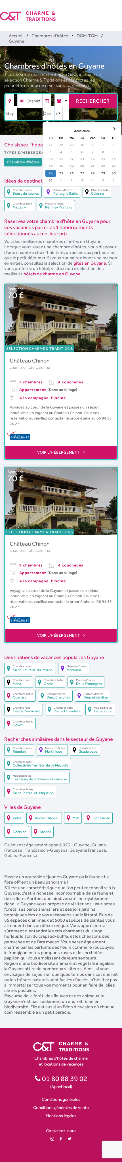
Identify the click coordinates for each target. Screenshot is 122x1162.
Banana (45, 832)
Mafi (76, 818)
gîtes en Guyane (89, 263)
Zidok (17, 818)
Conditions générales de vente (61, 1107)
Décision (19, 832)
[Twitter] (69, 1139)
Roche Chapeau (47, 818)
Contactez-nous (61, 1130)
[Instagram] (52, 1139)
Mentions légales (61, 1115)
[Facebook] (60, 1139)
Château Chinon (30, 360)
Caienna (42, 367)
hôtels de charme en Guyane (52, 273)
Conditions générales (61, 1099)
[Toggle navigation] (118, 11)
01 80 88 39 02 (64, 1078)
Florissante (101, 818)
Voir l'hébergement (59, 452)
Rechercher (93, 101)
